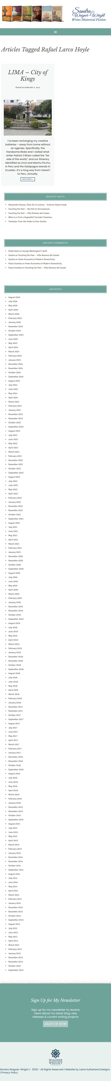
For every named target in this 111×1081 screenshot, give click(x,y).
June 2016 (13, 782)
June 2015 (13, 832)
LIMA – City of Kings (27, 75)
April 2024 (13, 397)
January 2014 (14, 903)
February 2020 (15, 598)
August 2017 (14, 723)
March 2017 (13, 744)
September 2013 (16, 920)
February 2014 (15, 899)
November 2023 (15, 418)
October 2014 (14, 865)
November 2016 (15, 761)
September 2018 (16, 669)
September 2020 (16, 569)
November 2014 (15, 861)
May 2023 (12, 443)
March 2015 (13, 844)
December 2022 (15, 460)
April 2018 (13, 690)
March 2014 (13, 895)
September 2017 (16, 719)
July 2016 (12, 777)
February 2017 (15, 748)
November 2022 (15, 464)
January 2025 (14, 360)
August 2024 (14, 381)
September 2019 (16, 619)
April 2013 (13, 940)
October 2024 (14, 372)
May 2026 (12, 305)
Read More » (27, 179)
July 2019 (12, 627)
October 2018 (14, 665)
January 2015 (14, 853)
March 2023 (13, 452)
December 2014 (15, 857)
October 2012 (14, 966)
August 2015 (14, 823)
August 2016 (14, 773)
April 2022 (13, 493)
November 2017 (15, 711)
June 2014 (13, 882)
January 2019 (14, 652)
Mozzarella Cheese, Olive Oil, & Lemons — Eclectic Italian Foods (37, 204)
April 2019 (13, 640)
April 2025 (13, 347)
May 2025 (12, 343)
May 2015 (12, 836)
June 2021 (13, 531)
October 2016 (14, 765)
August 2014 (14, 874)
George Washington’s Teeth (34, 251)
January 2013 (14, 953)
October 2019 (14, 615)
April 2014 (13, 890)
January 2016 (14, 803)
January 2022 (14, 502)
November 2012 (15, 961)
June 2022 (13, 485)
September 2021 (16, 518)
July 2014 (12, 878)
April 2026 (13, 309)
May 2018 (12, 686)
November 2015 (15, 811)
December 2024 (15, 364)
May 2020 (12, 585)
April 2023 (13, 447)
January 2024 (14, 410)
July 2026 (12, 301)
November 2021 (15, 510)
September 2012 (16, 970)
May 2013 (12, 936)
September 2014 (16, 869)
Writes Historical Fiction (89, 20)
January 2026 (14, 322)
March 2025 (13, 351)
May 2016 (12, 786)
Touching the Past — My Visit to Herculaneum (29, 209)
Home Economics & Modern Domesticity (36, 259)
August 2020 (14, 573)
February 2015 (15, 849)
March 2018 (13, 694)
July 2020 (12, 577)
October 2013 (14, 915)
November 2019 (15, 610)
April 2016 (13, 790)
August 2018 (14, 673)
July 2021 (12, 527)
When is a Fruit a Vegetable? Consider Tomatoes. (30, 217)
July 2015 (12, 828)
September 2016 (16, 769)
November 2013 (15, 911)
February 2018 (15, 698)
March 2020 (13, 594)
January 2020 (14, 602)
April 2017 (13, 740)
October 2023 (14, 422)
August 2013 (14, 924)
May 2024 (12, 393)
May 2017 (12, 736)
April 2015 (13, 840)
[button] (55, 32)
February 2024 (15, 406)
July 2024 (12, 385)
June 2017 (13, 731)
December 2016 (15, 757)
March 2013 (13, 945)
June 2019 (13, 631)
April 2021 (13, 539)
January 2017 (14, 752)
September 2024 (16, 376)
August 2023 (14, 431)
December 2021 (15, 506)
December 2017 (15, 707)
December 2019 (15, 606)
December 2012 (15, 957)
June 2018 (13, 681)
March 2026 (13, 314)
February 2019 (15, 648)
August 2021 (14, 523)
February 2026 (15, 318)
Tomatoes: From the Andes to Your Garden (27, 221)
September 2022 (16, 472)
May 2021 (12, 535)
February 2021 (15, 548)
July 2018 (12, 677)
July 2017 (12, 727)
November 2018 (15, 661)
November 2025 (15, 326)
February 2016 (15, 798)
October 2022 (14, 468)
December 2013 (15, 907)
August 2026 (14, 297)
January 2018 (14, 702)
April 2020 (13, 589)
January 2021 (14, 552)
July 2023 (12, 435)
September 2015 (16, 819)
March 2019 (13, 644)
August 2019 (14, 623)
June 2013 (13, 932)
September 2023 (16, 426)
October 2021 (14, 514)
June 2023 (13, 439)
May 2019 (12, 635)
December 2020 (15, 556)
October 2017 (14, 715)
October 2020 (14, 564)
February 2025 (15, 355)
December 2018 (15, 656)
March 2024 (13, 401)
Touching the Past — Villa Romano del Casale (28, 213)
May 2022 (12, 489)
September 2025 (16, 335)
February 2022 (15, 498)
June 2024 (13, 389)
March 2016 (13, 794)
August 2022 (14, 477)
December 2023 (15, 414)
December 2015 (15, 807)
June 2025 (13, 339)
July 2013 (12, 928)
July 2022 (12, 481)
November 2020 (15, 560)
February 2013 (15, 949)
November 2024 (15, 368)
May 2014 (12, 886)
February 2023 (15, 456)
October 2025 (14, 330)
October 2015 (14, 815)
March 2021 (13, 544)
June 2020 (13, 581)
